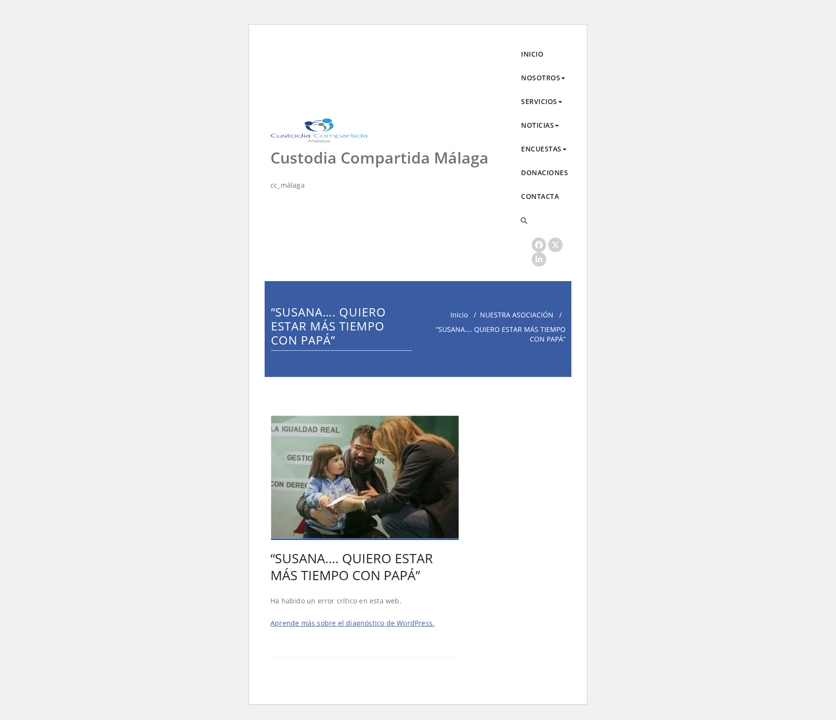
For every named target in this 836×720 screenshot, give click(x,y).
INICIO (532, 54)
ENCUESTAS (541, 148)
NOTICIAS (537, 125)
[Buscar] (524, 220)
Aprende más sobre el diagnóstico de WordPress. (352, 623)
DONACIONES (544, 172)
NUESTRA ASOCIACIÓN (516, 314)
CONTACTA (540, 196)
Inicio (459, 314)
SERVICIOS (539, 101)
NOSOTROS (540, 77)
